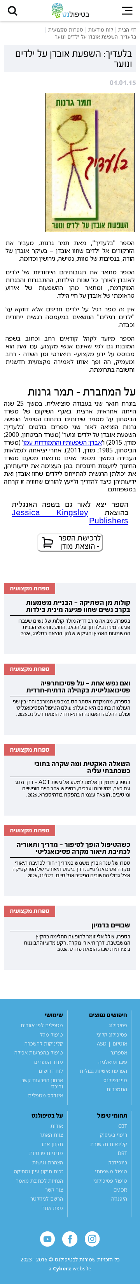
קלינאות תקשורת (108, 1144)
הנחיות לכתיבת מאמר (39, 1180)
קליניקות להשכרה (43, 1043)
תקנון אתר (51, 1144)
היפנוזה (119, 1199)
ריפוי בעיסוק (113, 1135)
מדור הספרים (48, 1061)
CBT (122, 1125)
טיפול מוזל (51, 1034)
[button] (12, 10)
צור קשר (54, 1189)
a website (70, 1268)
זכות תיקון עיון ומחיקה (38, 1171)
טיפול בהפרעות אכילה (38, 1052)
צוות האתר (51, 1135)
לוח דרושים (50, 1070)
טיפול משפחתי (111, 1171)
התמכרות (117, 1089)
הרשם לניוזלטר (46, 1199)
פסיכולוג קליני (111, 1034)
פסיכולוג (118, 1025)
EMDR (120, 1189)
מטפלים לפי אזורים (42, 1025)
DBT (122, 1153)
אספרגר (118, 1052)
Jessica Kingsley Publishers (70, 517)
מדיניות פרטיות (46, 1153)
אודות (57, 1125)
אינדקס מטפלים (45, 1095)
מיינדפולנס (115, 1080)
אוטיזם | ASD (112, 1043)
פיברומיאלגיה (112, 1061)
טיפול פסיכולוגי (110, 1180)
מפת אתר (52, 1208)
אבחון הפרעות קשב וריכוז (42, 1083)
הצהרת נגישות (47, 1162)
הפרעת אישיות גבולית (103, 1070)
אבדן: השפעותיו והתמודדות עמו (62, 442)
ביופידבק (117, 1162)
